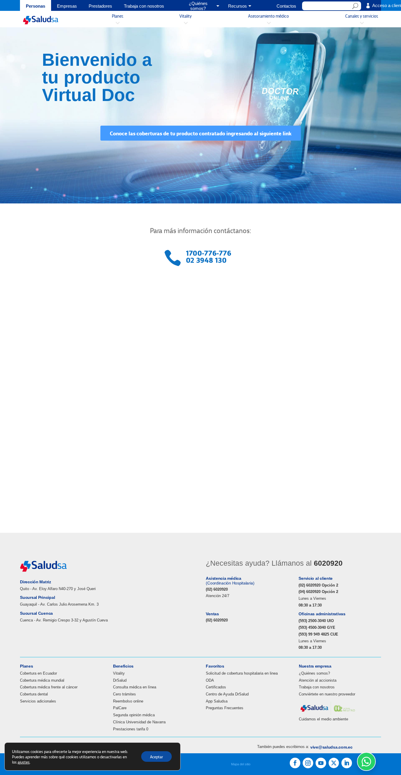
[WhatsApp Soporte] (366, 761)
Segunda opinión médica (134, 715)
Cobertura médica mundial (42, 680)
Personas (35, 6)
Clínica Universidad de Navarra (139, 722)
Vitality (119, 673)
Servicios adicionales (38, 701)
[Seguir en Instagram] (308, 763)
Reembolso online (128, 701)
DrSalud (120, 680)
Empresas (67, 6)
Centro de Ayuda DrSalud (227, 694)
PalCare (120, 708)
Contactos (286, 6)
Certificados (216, 687)
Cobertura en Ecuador (38, 673)
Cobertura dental (34, 694)
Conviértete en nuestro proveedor (327, 694)
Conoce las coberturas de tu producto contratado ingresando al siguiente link (201, 133)
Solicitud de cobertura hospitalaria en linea (242, 673)
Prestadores (100, 6)
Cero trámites (124, 694)
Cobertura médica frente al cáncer (48, 687)
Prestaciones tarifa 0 (130, 729)
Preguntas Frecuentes (224, 708)
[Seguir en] (333, 763)
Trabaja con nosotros (144, 6)
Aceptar (156, 756)
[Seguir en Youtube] (321, 763)
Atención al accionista (317, 680)
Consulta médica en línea (134, 687)
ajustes (24, 761)
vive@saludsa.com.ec (331, 747)
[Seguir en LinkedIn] (346, 763)
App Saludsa (217, 701)
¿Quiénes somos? (314, 673)
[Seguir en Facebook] (295, 763)
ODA (210, 680)
